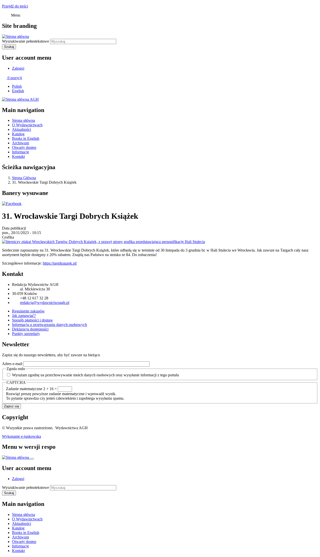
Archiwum (20, 143)
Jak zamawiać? (24, 315)
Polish (17, 86)
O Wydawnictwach (27, 125)
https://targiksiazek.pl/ (60, 263)
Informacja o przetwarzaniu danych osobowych (49, 324)
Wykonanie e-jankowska (21, 436)
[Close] (32, 459)
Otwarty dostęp (24, 147)
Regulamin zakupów (28, 311)
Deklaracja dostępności (30, 329)
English (18, 91)
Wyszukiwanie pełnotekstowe (25, 41)
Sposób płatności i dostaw (32, 320)
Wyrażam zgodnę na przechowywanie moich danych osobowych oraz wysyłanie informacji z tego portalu (95, 375)
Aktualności (21, 129)
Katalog (18, 134)
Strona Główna (24, 178)
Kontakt (18, 156)
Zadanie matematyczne (24, 389)
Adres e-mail (12, 364)
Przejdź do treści (15, 6)
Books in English (25, 138)
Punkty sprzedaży (26, 333)
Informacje (20, 152)
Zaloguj (18, 68)
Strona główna (23, 120)
